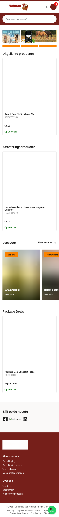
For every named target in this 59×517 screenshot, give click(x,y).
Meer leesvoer (45, 242)
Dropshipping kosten (12, 465)
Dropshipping (8, 461)
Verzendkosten (9, 469)
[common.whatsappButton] (52, 510)
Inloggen (47, 7)
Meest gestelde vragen (13, 473)
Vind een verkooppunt (12, 493)
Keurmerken (8, 490)
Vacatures (7, 486)
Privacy (11, 510)
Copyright (47, 510)
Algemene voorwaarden (28, 510)
